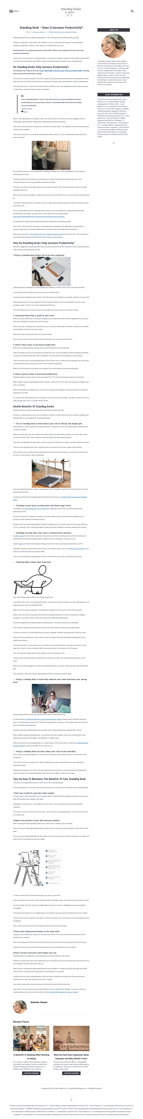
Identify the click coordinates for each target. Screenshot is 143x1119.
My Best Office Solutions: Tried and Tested (63, 992)
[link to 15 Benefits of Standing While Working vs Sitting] (31, 1038)
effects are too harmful (77, 548)
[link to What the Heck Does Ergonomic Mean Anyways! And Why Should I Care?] (71, 1038)
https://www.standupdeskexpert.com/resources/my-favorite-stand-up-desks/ (38, 216)
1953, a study (19, 536)
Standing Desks (71, 32)
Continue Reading (31, 1073)
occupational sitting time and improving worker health (42, 719)
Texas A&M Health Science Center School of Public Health (60, 71)
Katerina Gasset (39, 32)
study (21, 544)
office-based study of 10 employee (36, 508)
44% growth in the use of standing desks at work (46, 234)
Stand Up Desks (59, 32)
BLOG (51, 32)
